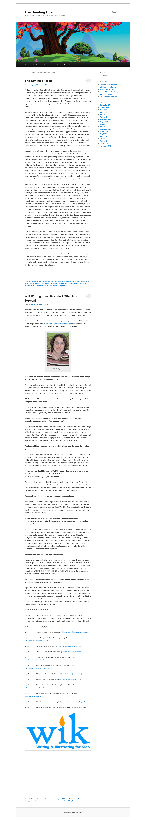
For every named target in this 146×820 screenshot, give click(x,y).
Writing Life (84, 281)
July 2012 (103, 134)
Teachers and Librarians (49, 281)
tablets (87, 283)
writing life (53, 285)
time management (38, 285)
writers (47, 285)
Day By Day (37, 65)
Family (38, 281)
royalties (70, 283)
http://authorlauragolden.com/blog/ (70, 646)
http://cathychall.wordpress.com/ (70, 679)
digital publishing (51, 283)
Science (33, 799)
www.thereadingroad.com (33, 696)
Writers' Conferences (73, 281)
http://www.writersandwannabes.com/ (76, 632)
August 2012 (104, 131)
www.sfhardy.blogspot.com (79, 702)
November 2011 (105, 146)
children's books (35, 801)
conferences (41, 283)
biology (27, 801)
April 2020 (103, 110)
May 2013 (103, 124)
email (65, 283)
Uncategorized (58, 799)
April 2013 (103, 127)
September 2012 (105, 129)
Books (46, 65)
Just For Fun (56, 65)
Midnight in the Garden (108, 87)
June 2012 (103, 136)
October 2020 (104, 107)
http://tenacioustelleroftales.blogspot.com (38, 660)
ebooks (60, 283)
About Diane (68, 65)
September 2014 (105, 119)
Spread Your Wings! (107, 89)
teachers (59, 801)
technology (28, 285)
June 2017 (103, 114)
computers (33, 283)
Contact (78, 65)
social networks (79, 283)
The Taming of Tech (38, 81)
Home (27, 65)
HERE (67, 315)
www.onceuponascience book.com (59, 323)
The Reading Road (40, 11)
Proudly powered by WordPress (73, 812)
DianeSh (44, 85)
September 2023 (105, 105)
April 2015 (103, 117)
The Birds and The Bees (108, 96)
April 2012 (103, 141)
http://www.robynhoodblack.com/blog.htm (38, 668)
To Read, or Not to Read (108, 84)
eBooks (33, 281)
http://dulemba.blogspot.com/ (72, 652)
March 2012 (104, 143)
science (52, 801)
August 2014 (104, 122)
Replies (71, 801)
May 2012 (103, 139)
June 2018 (103, 112)
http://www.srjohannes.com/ (72, 674)
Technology (61, 281)
